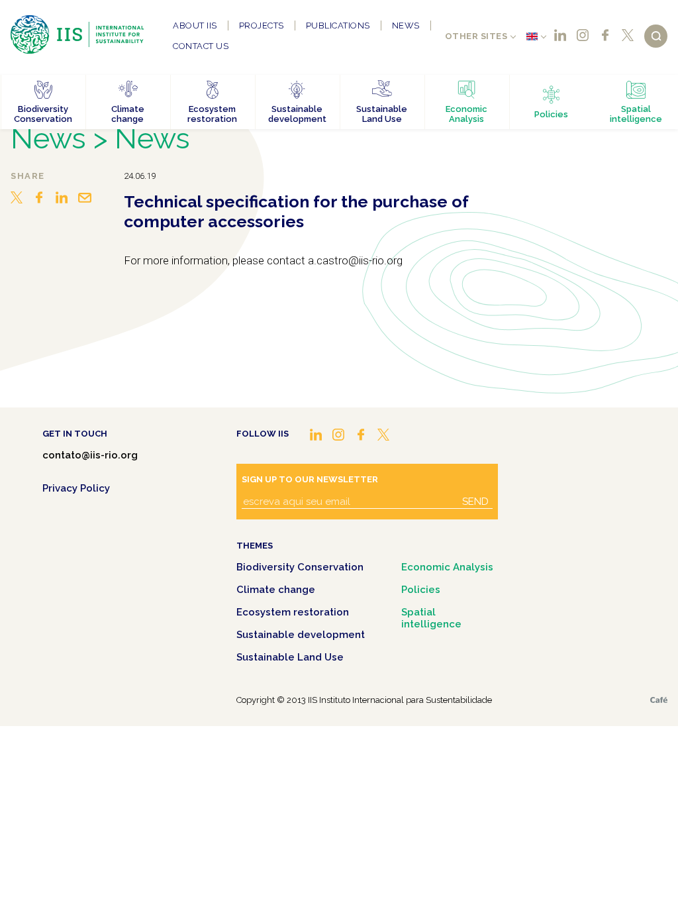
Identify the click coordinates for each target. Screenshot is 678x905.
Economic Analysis (447, 567)
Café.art (658, 700)
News (406, 25)
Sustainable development (300, 635)
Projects (261, 25)
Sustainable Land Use (290, 657)
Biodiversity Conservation (299, 567)
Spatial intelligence (431, 618)
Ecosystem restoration (292, 612)
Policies (420, 590)
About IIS (195, 25)
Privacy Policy (76, 488)
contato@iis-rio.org (90, 455)
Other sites (476, 36)
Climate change (275, 590)
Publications (338, 25)
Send (475, 501)
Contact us (200, 46)
